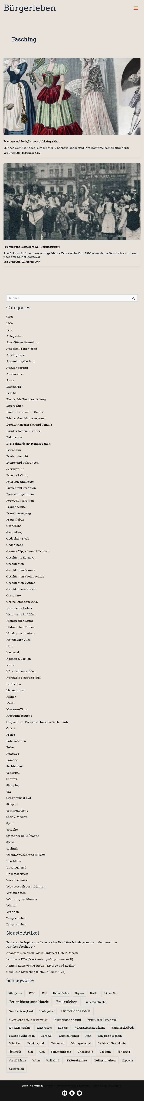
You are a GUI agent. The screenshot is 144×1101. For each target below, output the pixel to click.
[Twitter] (79, 1093)
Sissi (42, 1051)
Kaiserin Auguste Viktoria (89, 1027)
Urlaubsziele (85, 1051)
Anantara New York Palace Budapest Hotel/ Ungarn (42, 953)
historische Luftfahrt (21, 614)
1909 (9, 323)
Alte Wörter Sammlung (22, 342)
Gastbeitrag (14, 532)
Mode (10, 703)
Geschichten (15, 564)
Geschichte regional (21, 1011)
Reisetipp (12, 753)
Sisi (8, 791)
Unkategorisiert (50, 141)
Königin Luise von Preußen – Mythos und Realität (40, 965)
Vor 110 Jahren (17, 1060)
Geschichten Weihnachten (25, 576)
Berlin (93, 993)
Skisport (12, 804)
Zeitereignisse (77, 1060)
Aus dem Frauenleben (21, 348)
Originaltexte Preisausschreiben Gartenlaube (37, 722)
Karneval (34, 141)
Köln (88, 1035)
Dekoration (14, 437)
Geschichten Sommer (21, 570)
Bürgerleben (30, 8)
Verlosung (123, 1051)
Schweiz (11, 779)
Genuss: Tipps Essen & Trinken (28, 551)
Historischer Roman (20, 627)
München (15, 1043)
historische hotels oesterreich (28, 1020)
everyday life (15, 469)
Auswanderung (17, 367)
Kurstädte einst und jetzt (23, 677)
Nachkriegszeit (36, 1043)
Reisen (11, 747)
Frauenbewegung (18, 513)
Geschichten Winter (20, 583)
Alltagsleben (15, 336)
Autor (10, 380)
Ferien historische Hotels (29, 1002)
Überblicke (14, 861)
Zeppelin (127, 1060)
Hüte (9, 646)
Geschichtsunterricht (21, 589)
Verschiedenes (16, 880)
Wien (36, 1060)
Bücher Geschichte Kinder (25, 412)
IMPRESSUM (49, 1086)
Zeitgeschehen (16, 918)
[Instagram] (72, 1093)
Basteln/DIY (14, 386)
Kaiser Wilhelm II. (22, 1035)
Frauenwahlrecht (95, 1002)
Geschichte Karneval (20, 557)
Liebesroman (15, 690)
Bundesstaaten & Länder (23, 431)
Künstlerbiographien (21, 671)
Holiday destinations (20, 633)
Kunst (10, 665)
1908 (9, 317)
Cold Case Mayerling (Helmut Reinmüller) (35, 972)
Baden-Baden (61, 993)
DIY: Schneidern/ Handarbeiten (28, 443)
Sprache (12, 829)
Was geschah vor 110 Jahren (25, 886)
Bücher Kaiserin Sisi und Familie (29, 424)
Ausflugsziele (15, 355)
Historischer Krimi (19, 620)
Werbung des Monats (21, 899)
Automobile (14, 374)
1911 (9, 329)
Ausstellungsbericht (20, 361)
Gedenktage (14, 545)
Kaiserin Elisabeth (123, 1027)
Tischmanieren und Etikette (25, 855)
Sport (10, 823)
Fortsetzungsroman (20, 494)
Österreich (16, 1068)
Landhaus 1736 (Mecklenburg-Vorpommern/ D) (39, 959)
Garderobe (13, 526)
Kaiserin (63, 1027)
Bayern (79, 993)
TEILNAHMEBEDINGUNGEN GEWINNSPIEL (102, 1086)
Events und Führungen (22, 462)
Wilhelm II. (53, 1060)
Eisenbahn (13, 450)
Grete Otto (13, 595)
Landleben (13, 684)
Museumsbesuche (19, 715)
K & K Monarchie (20, 1027)
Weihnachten (16, 893)
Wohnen (12, 911)
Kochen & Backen (18, 658)
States (10, 842)
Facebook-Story (17, 475)
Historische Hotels (75, 1011)
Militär (11, 696)
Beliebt (11, 393)
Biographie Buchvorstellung (26, 399)
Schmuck (12, 772)
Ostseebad (57, 1043)
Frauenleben (15, 519)
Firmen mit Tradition (21, 488)
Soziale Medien (16, 817)
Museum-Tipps (17, 709)
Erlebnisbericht (17, 456)
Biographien (15, 405)
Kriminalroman (69, 1035)
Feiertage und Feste (15, 141)
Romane (12, 760)
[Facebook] (64, 1093)
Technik (12, 848)
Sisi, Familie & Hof (18, 798)
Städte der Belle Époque (22, 836)
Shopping (12, 785)
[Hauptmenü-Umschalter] (135, 8)
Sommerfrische (17, 810)
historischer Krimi (67, 1020)
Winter (11, 905)
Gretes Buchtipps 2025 (22, 601)
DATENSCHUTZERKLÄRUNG (69, 1086)
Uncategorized (16, 867)
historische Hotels (19, 608)
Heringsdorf (46, 1011)
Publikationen (16, 741)
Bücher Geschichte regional (25, 418)
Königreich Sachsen (110, 1035)
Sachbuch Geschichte (112, 1043)
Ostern (11, 728)
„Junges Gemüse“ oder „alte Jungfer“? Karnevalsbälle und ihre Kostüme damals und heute (67, 148)
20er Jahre (15, 993)
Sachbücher (14, 766)
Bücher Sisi (110, 993)
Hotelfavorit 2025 (18, 639)
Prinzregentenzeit (80, 1043)
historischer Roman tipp (102, 1020)
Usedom (105, 1051)
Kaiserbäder (44, 1027)
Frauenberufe (16, 507)
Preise (10, 734)
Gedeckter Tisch (17, 538)
